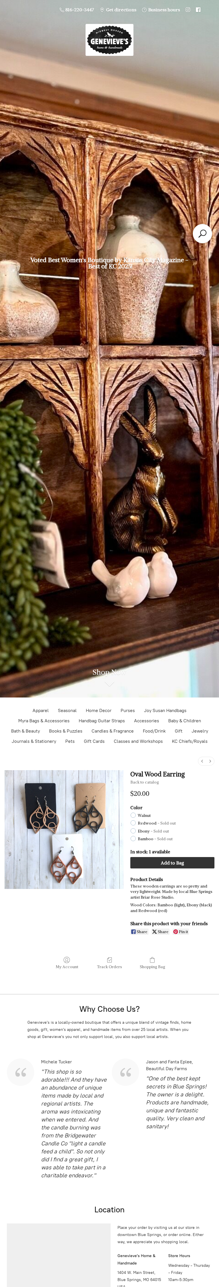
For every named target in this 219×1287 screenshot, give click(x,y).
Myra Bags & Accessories (44, 720)
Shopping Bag (152, 966)
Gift (178, 731)
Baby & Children (184, 720)
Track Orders (109, 966)
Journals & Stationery (34, 741)
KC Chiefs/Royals (190, 741)
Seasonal (67, 710)
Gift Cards (94, 741)
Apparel (41, 710)
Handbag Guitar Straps (102, 720)
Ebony (153, 831)
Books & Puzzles (65, 731)
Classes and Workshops (138, 741)
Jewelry (200, 731)
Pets (70, 741)
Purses (128, 710)
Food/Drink (154, 731)
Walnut (144, 815)
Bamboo (155, 838)
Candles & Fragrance (113, 731)
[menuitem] (202, 761)
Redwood (157, 823)
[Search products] (202, 234)
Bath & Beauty (25, 731)
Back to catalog (144, 782)
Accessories (146, 720)
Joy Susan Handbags (165, 710)
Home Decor (98, 710)
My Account (67, 966)
